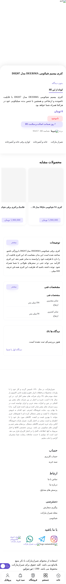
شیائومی (53, 518)
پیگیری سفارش (50, 507)
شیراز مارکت (57, 142)
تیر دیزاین (28, 569)
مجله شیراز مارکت (48, 513)
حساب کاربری (51, 456)
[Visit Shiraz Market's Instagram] (51, 539)
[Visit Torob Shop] (24, 544)
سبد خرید (53, 462)
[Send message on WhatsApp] (27, 539)
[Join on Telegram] (39, 539)
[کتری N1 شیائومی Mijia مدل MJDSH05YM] (45, 185)
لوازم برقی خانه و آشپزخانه (17, 142)
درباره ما (53, 484)
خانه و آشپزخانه (40, 142)
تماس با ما (52, 479)
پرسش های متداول (48, 490)
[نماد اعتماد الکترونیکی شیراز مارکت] (15, 539)
